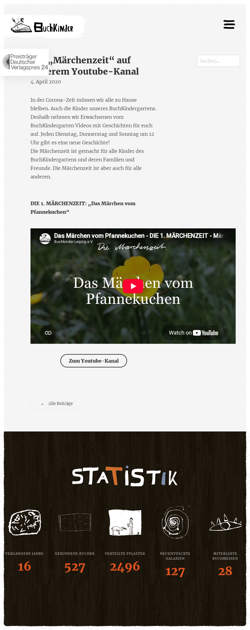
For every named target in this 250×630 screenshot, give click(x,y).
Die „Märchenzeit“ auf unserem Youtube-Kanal (84, 66)
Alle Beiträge (57, 403)
